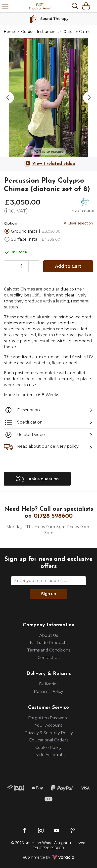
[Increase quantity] (33, 266)
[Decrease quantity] (9, 266)
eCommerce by (43, 857)
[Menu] (5, 6)
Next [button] (89, 98)
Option (10, 223)
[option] (48, 97)
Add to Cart (68, 266)
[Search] (75, 6)
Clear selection (80, 223)
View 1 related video (53, 164)
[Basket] (87, 6)
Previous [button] (8, 98)
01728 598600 (53, 516)
